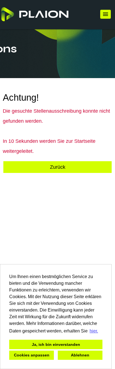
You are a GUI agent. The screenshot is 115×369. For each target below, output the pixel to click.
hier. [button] (94, 331)
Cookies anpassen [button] (31, 355)
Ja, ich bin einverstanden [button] (56, 344)
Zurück (57, 167)
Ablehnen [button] (80, 355)
